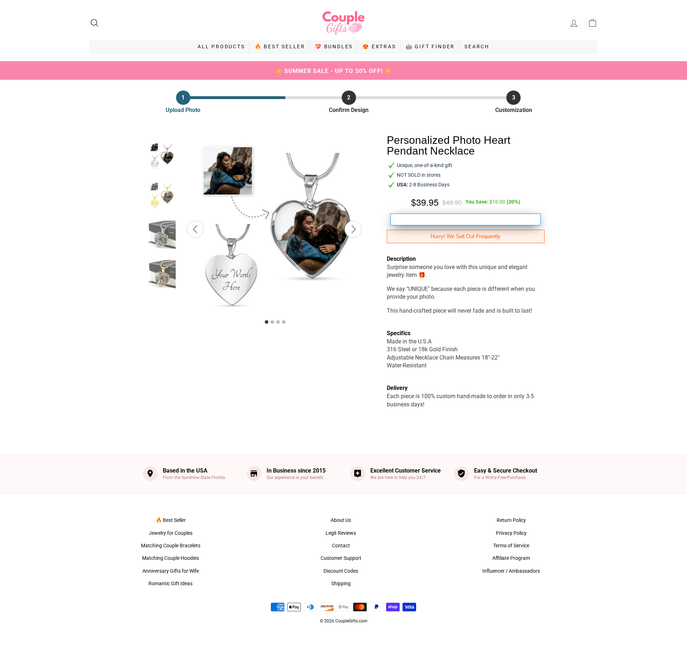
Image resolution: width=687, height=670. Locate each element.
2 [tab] (272, 322)
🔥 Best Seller (280, 46)
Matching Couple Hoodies (170, 558)
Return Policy (511, 520)
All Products (221, 46)
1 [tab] (266, 322)
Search (476, 46)
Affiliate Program (511, 558)
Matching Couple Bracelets (170, 545)
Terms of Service (511, 545)
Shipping (341, 583)
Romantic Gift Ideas (170, 583)
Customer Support (341, 558)
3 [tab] (278, 322)
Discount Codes (340, 571)
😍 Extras (379, 46)
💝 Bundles (334, 46)
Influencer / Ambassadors (511, 571)
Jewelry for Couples (171, 533)
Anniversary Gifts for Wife (170, 571)
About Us (341, 520)
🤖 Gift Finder (430, 46)
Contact (341, 545)
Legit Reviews (341, 533)
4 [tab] (284, 322)
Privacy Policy (511, 533)
